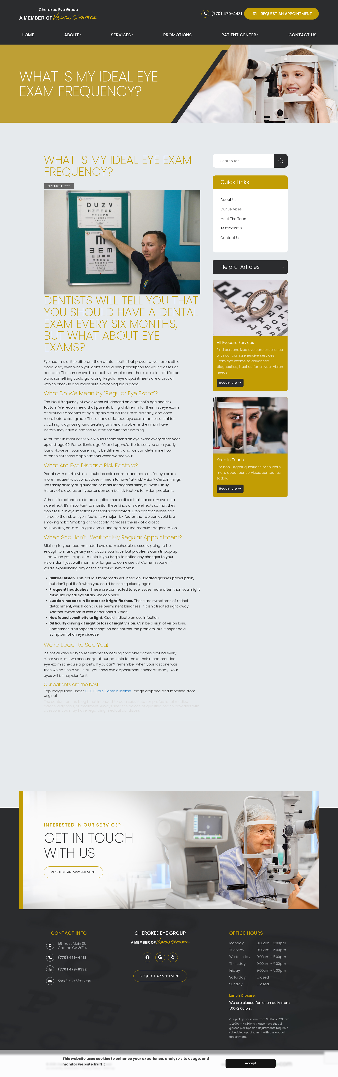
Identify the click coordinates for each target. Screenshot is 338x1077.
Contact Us (302, 35)
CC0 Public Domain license (108, 691)
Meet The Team (233, 218)
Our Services (231, 209)
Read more (228, 382)
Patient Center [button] (238, 35)
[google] (160, 957)
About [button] (71, 35)
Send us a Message (74, 981)
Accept (250, 1063)
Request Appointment (160, 975)
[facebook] (147, 957)
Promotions (177, 35)
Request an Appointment (73, 872)
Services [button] (121, 35)
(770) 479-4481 (72, 957)
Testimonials (231, 228)
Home (28, 35)
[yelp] (173, 957)
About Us (228, 199)
